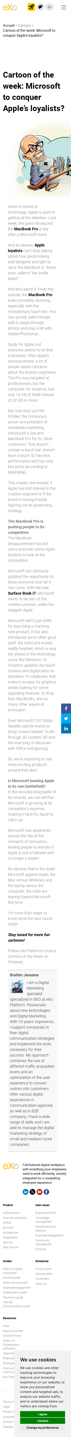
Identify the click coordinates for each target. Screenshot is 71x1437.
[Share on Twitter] (66, 718)
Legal (6, 1406)
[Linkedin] (26, 1192)
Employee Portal (45, 1213)
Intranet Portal (12, 1335)
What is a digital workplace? (12, 1271)
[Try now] (31, 7)
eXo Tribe (8, 1377)
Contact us (9, 1422)
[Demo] (40, 7)
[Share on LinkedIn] (66, 728)
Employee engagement (17, 1287)
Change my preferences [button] (42, 1427)
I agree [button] (42, 1414)
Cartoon (24, 25)
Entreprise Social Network (46, 1228)
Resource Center (13, 1331)
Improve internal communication (13, 1370)
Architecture (10, 1232)
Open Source (10, 1247)
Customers (42, 1278)
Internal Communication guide (16, 1304)
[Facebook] (46, 1192)
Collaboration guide (15, 1292)
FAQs (6, 1326)
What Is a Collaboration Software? (11, 1344)
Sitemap (8, 1427)
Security (8, 1242)
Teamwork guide (13, 1297)
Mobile (7, 1222)
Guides (7, 1261)
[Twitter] (33, 1192)
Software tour (11, 1213)
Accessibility (10, 1417)
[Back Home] (10, 9)
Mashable (16, 472)
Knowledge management (44, 1220)
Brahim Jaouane (24, 975)
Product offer (44, 1269)
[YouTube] (39, 1192)
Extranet (41, 1249)
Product (8, 1205)
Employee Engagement (50, 1235)
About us (41, 1283)
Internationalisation (15, 1218)
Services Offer (44, 1274)
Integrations (10, 1237)
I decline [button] (42, 1420)
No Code (8, 1227)
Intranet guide (11, 1277)
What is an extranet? (15, 1282)
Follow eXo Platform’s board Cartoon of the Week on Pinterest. (32, 956)
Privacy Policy (11, 1412)
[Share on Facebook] (66, 709)
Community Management (44, 1242)
